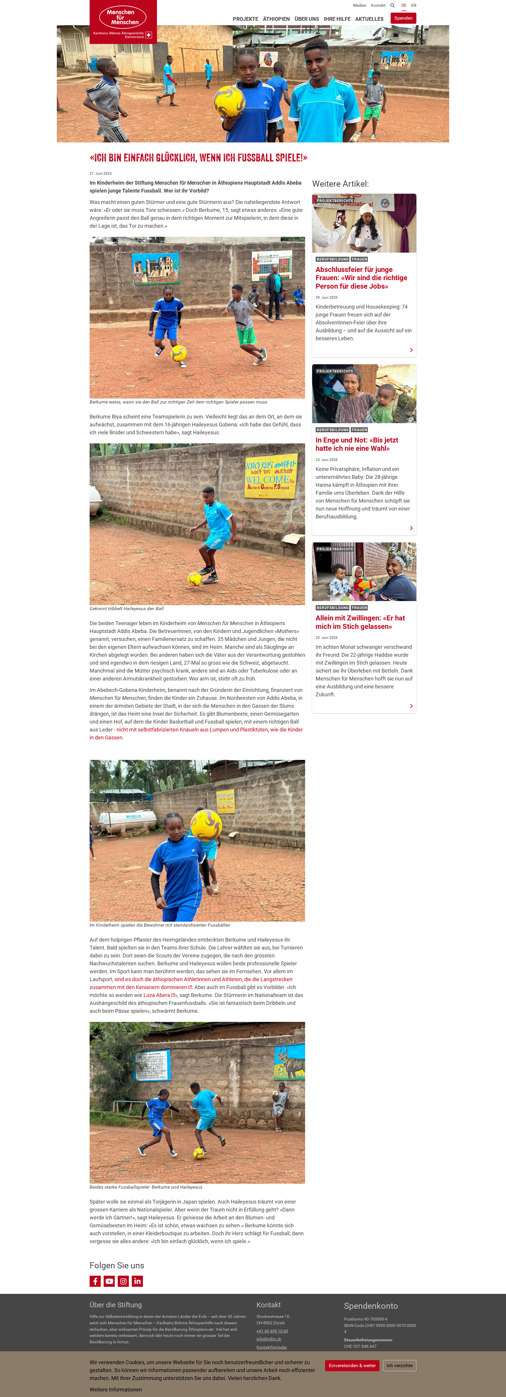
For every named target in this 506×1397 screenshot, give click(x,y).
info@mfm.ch (269, 1339)
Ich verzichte (400, 1365)
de (403, 5)
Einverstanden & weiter (352, 1365)
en (413, 5)
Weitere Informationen (116, 1389)
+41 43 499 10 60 (272, 1331)
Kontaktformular (272, 1347)
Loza (156, 995)
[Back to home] (123, 22)
